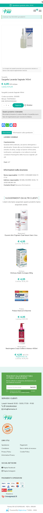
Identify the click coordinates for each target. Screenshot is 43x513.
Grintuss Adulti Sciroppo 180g (21, 273)
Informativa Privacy (8, 455)
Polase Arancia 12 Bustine (21, 311)
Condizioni (5, 448)
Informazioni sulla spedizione (23, 133)
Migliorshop (22, 510)
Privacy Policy (6, 452)
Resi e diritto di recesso (28, 448)
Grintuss (21, 271)
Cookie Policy (24, 452)
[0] (35, 10)
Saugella (4, 77)
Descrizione (7, 133)
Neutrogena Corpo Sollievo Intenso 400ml (21, 348)
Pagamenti (23, 445)
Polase (21, 309)
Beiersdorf (21, 233)
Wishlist (29, 105)
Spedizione (5, 445)
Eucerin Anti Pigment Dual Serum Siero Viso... (21, 235)
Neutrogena (22, 347)
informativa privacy (26, 391)
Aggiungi (18, 105)
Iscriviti (33, 387)
